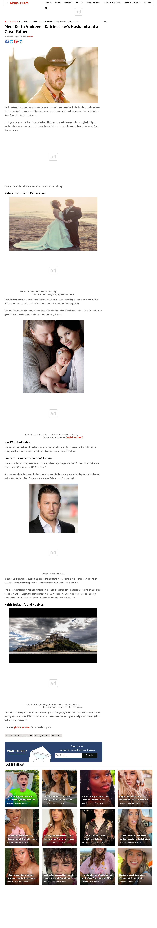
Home (49, 3)
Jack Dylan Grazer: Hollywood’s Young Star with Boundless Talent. (59, 878)
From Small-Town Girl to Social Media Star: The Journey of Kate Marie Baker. (97, 878)
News (57, 3)
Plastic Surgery (112, 3)
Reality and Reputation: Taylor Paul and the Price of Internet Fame (58, 838)
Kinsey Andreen (42, 735)
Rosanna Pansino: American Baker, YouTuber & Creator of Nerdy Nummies (58, 799)
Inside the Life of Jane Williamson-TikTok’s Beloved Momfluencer (133, 799)
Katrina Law (27, 735)
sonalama (29, 37)
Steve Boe (56, 735)
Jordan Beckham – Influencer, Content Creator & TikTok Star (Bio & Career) (134, 838)
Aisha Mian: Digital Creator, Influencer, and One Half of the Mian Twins (21, 838)
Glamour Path (19, 3)
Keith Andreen (12, 735)
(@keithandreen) (75, 437)
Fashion (68, 3)
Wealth (79, 3)
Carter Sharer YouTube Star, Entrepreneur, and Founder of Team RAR (20, 799)
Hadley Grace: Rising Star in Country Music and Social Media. (132, 878)
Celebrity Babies (132, 3)
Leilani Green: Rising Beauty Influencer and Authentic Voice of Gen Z (21, 878)
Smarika (9, 803)
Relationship (93, 3)
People (147, 3)
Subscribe (89, 755)
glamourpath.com (22, 727)
